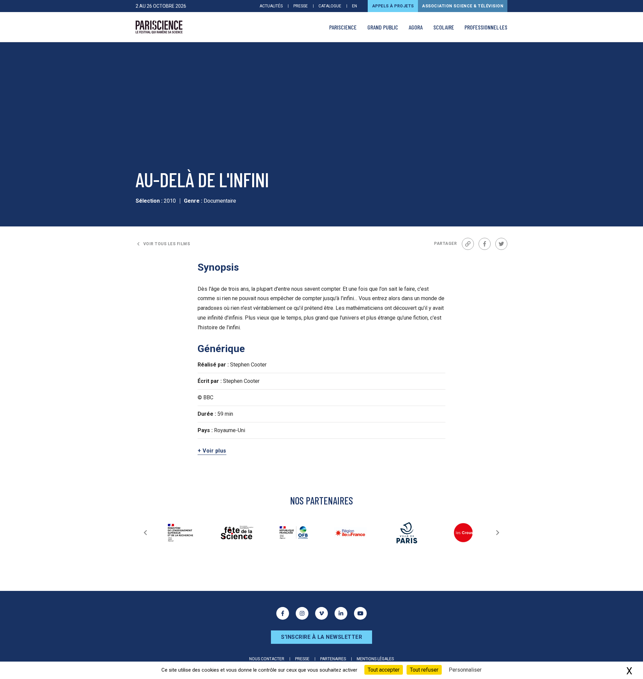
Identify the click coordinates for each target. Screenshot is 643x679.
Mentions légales (375, 659)
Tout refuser (424, 670)
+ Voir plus (212, 451)
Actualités (271, 6)
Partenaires (333, 659)
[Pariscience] (159, 27)
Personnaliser (465, 670)
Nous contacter (266, 659)
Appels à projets (393, 6)
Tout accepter (384, 670)
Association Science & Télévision (462, 6)
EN (354, 6)
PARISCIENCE (343, 27)
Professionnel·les (486, 27)
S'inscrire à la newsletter (321, 637)
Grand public (382, 27)
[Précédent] (145, 532)
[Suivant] (497, 532)
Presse (300, 6)
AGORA (416, 27)
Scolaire (443, 27)
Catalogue (329, 6)
